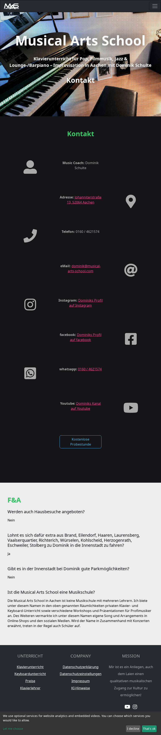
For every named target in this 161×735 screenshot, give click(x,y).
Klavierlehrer (30, 688)
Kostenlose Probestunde (80, 442)
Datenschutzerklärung (81, 667)
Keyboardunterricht (30, 673)
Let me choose (13, 729)
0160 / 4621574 (90, 369)
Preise (30, 681)
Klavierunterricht (30, 667)
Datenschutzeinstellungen (80, 673)
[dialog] (80, 723)
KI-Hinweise (80, 688)
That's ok (149, 729)
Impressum (80, 681)
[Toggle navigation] (155, 6)
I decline (133, 729)
